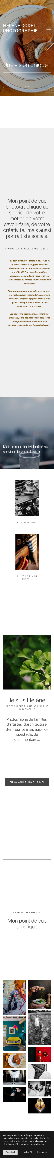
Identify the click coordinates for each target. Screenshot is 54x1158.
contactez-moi (27, 522)
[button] (48, 28)
